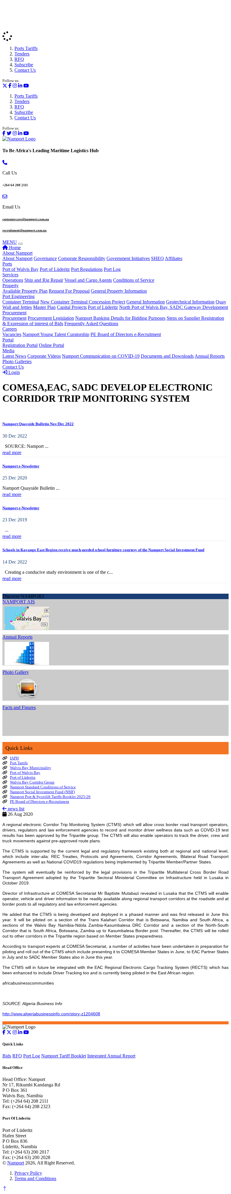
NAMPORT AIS (18, 601)
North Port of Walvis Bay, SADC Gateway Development (173, 307)
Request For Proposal (69, 291)
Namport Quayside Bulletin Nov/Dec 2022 (38, 424)
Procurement (14, 312)
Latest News (14, 356)
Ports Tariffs (26, 48)
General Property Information (119, 291)
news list (15, 808)
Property (10, 285)
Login (13, 372)
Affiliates (173, 258)
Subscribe (23, 64)
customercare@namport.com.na (25, 219)
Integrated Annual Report (111, 1055)
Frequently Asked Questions (91, 323)
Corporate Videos (44, 356)
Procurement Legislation (51, 318)
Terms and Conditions (35, 1178)
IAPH (14, 758)
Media (8, 350)
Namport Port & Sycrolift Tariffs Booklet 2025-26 (50, 796)
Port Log (112, 269)
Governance (45, 258)
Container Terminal (20, 301)
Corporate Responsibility (81, 258)
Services (10, 274)
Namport (15, 1162)
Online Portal (51, 345)
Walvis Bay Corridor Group (32, 782)
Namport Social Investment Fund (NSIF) (42, 792)
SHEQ (157, 258)
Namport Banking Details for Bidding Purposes (120, 318)
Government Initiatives (128, 258)
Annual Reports (210, 356)
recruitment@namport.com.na (24, 230)
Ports (7, 263)
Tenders (21, 53)
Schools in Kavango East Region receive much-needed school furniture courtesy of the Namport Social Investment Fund (103, 550)
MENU (9, 242)
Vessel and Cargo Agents (88, 280)
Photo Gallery (15, 672)
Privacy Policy (28, 1173)
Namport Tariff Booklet (63, 1055)
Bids (6, 1055)
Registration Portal (20, 345)
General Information (145, 301)
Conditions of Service (133, 280)
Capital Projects (72, 307)
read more (11, 452)
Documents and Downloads (167, 356)
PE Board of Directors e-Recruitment (126, 334)
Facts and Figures (19, 707)
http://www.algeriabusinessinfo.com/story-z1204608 (51, 1013)
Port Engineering (18, 296)
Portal (8, 339)
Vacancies (11, 334)
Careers (9, 328)
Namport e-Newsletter (20, 466)
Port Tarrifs (19, 763)
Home (14, 247)
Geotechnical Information (190, 301)
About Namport (17, 253)
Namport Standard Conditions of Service (43, 787)
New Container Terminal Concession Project (82, 301)
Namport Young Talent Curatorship (56, 334)
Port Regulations (87, 269)
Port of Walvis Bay (20, 269)
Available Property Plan (25, 291)
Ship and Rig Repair (43, 280)
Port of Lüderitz (55, 269)
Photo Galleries (17, 361)
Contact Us (25, 70)
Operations (12, 280)
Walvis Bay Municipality (30, 767)
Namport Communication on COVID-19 (101, 356)
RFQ (19, 59)
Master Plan (44, 307)
